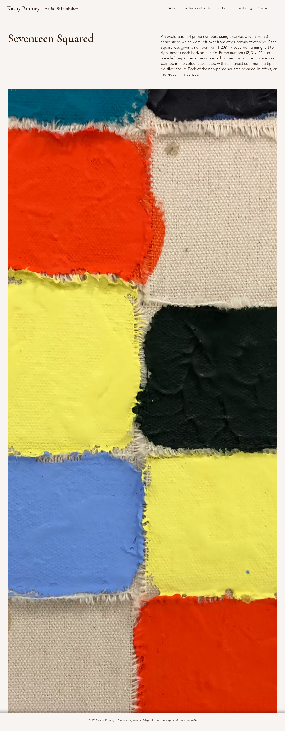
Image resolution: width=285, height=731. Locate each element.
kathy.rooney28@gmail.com (142, 720)
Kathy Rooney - (42, 8)
